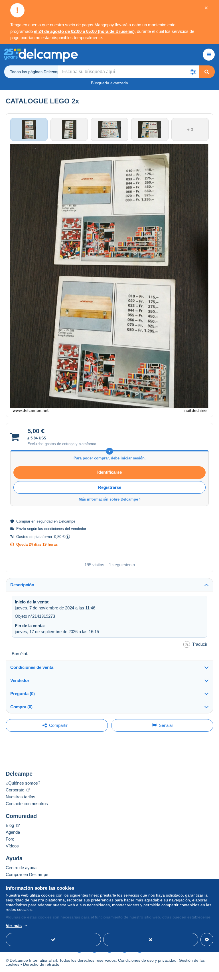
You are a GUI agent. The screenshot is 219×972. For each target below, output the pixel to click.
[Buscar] (207, 71)
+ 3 (190, 129)
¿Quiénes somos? (23, 783)
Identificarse (109, 472)
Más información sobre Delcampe (108, 499)
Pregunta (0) (22, 693)
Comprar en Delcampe (27, 874)
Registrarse (109, 487)
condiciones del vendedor (65, 529)
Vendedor (19, 680)
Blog (10, 825)
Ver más (14, 925)
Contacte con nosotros (27, 803)
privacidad (167, 960)
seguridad (44, 521)
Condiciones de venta (31, 667)
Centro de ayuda (21, 867)
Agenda (13, 832)
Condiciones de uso (136, 960)
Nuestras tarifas (20, 796)
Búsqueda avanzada (109, 83)
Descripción (22, 584)
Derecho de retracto (41, 964)
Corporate (15, 789)
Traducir (199, 644)
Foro (10, 839)
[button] (193, 71)
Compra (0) (21, 706)
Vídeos (12, 845)
